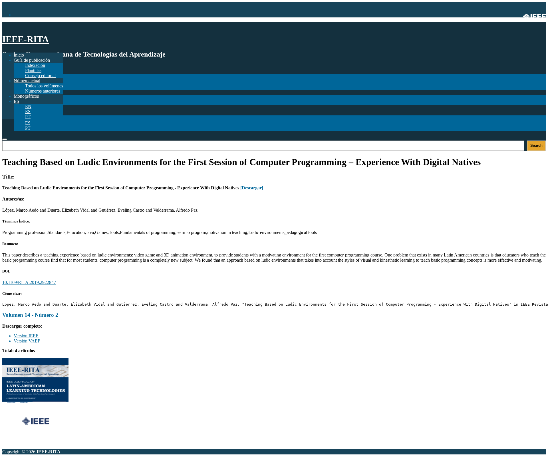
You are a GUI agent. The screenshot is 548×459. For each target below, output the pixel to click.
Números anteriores (42, 91)
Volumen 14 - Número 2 (30, 315)
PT (28, 128)
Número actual (27, 80)
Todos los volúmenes (44, 85)
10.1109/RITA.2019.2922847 (29, 282)
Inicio (19, 55)
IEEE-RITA (25, 39)
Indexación (35, 65)
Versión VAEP (27, 340)
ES (28, 123)
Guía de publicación (32, 60)
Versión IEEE (26, 335)
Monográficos (26, 96)
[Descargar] (251, 187)
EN (28, 106)
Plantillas (33, 70)
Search (536, 145)
